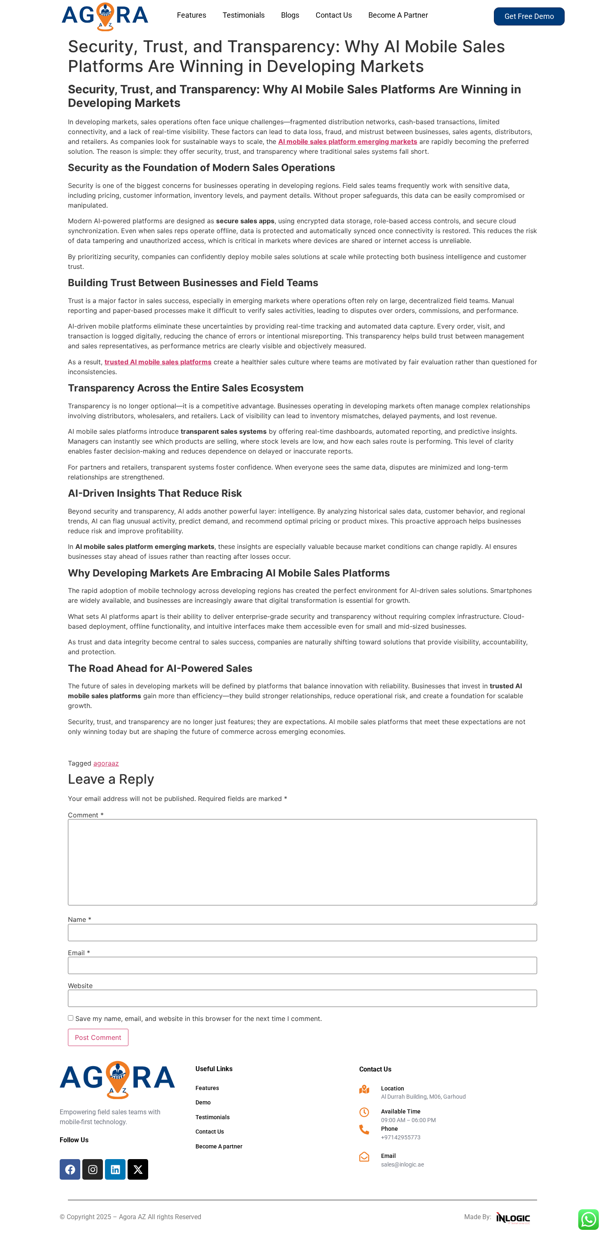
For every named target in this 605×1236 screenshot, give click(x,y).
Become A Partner (398, 15)
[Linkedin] (115, 1169)
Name (79, 919)
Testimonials (244, 15)
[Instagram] (92, 1169)
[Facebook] (70, 1169)
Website (80, 985)
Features (191, 15)
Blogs (290, 15)
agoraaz (106, 763)
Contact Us (334, 15)
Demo (203, 1102)
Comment (86, 815)
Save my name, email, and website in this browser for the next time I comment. (198, 1018)
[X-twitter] (138, 1169)
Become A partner (218, 1146)
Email (79, 952)
